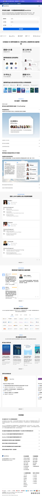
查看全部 (20, 262)
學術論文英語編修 (27, 458)
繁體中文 (23, 490)
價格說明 (25, 476)
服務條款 (25, 483)
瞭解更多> (19, 3)
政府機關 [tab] (25, 314)
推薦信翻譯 (35, 463)
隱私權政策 (25, 484)
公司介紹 (25, 475)
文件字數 (4, 25)
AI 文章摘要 (35, 478)
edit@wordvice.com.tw (8, 460)
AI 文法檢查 (35, 475)
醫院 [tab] (21, 314)
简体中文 (18, 490)
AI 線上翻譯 (35, 479)
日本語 (14, 490)
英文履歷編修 (26, 467)
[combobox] (24, 18)
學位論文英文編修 (27, 459)
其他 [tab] (30, 314)
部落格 (25, 481)
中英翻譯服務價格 (36, 466)
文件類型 (4, 21)
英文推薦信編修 (26, 466)
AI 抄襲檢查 (35, 481)
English (4, 490)
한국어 (9, 490)
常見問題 (25, 478)
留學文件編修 (26, 463)
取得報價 (21, 29)
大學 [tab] (12, 314)
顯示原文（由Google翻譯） (10, 284)
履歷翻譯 (34, 464)
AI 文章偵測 (35, 483)
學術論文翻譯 (35, 458)
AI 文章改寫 (35, 476)
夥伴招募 (25, 486)
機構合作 (25, 479)
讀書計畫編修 (26, 464)
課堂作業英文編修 (27, 461)
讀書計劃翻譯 (35, 461)
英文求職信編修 (26, 469)
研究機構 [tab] (16, 314)
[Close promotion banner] (41, 1)
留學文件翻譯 (35, 459)
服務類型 (4, 18)
